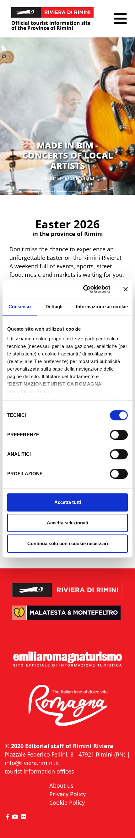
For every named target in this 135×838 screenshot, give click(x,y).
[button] (120, 19)
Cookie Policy (67, 802)
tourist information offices (39, 771)
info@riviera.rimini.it (32, 763)
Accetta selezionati (67, 522)
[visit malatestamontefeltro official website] (67, 617)
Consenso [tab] (19, 306)
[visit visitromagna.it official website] (67, 705)
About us (61, 785)
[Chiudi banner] (125, 289)
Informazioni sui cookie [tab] (102, 306)
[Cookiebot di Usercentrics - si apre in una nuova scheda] (83, 289)
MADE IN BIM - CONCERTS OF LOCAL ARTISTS (67, 155)
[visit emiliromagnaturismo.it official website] (67, 659)
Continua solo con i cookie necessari (67, 543)
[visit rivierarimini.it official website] (67, 585)
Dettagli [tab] (54, 306)
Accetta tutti (67, 502)
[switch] (119, 435)
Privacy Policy (67, 794)
